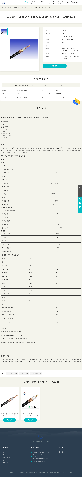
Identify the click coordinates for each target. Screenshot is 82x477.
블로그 (4, 460)
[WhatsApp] (62, 452)
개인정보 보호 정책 (67, 472)
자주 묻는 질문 (6, 457)
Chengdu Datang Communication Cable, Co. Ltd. (32, 472)
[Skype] (60, 452)
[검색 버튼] (68, 2)
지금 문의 (9, 420)
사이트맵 (59, 472)
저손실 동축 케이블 (36, 373)
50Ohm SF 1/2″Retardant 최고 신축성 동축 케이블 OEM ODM (31, 415)
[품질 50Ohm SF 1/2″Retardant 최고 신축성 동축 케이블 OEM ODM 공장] (30, 400)
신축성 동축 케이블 (12, 373)
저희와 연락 (6, 462)
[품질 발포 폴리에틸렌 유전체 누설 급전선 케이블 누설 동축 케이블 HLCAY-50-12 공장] (9, 400)
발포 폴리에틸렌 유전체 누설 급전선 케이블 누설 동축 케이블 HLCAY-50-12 (9, 415)
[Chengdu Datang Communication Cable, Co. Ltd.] (10, 2)
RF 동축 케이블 (13, 7)
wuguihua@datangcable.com (40, 458)
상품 (6, 7)
